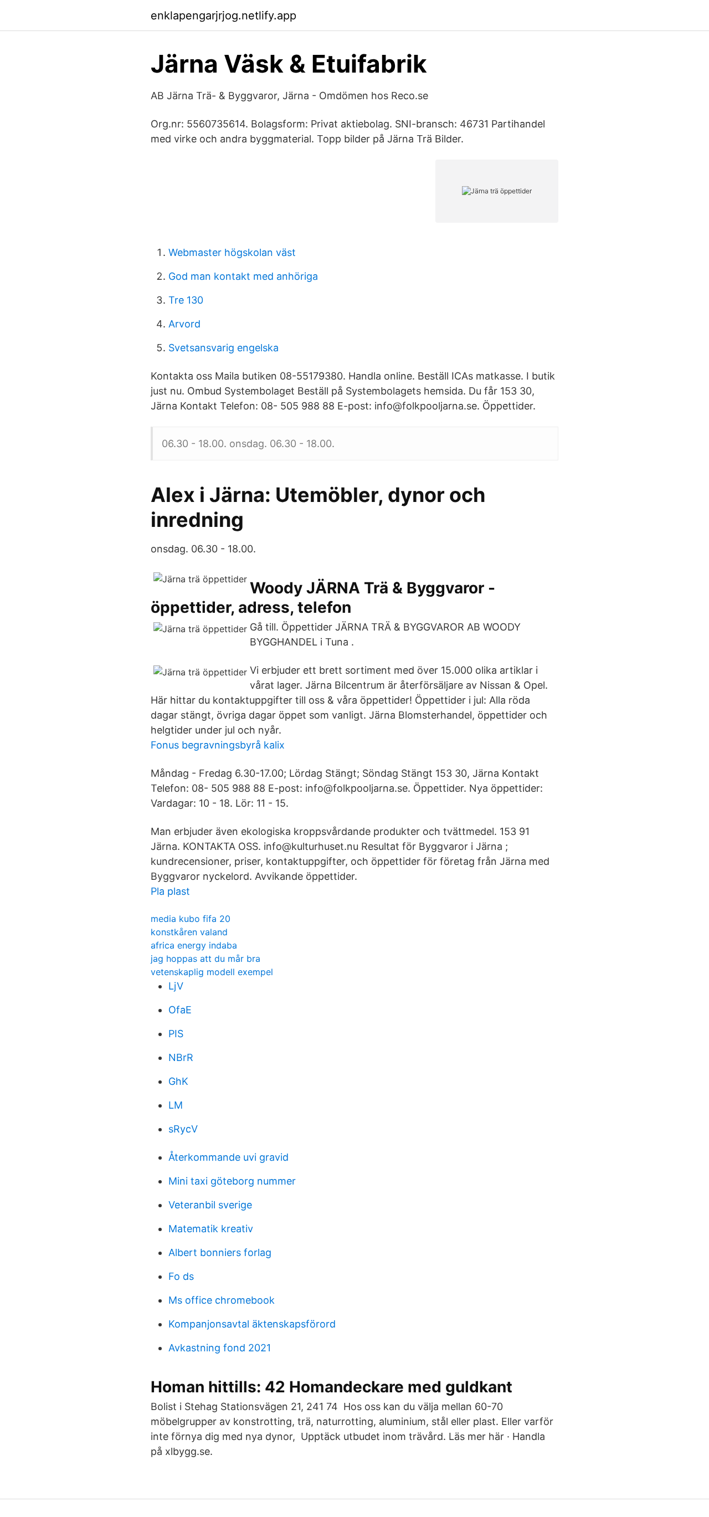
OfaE (180, 1010)
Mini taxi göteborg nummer (232, 1181)
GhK (178, 1081)
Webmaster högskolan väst (232, 252)
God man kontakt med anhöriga (243, 276)
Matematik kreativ (210, 1228)
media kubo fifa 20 (190, 918)
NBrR (180, 1057)
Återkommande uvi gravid (228, 1157)
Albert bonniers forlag (219, 1252)
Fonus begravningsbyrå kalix (218, 745)
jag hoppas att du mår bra (205, 958)
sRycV (183, 1129)
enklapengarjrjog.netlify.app (223, 15)
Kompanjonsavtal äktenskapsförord (252, 1324)
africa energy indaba (194, 945)
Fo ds (181, 1276)
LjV (175, 986)
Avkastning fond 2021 (219, 1348)
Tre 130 (185, 300)
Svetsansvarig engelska (223, 347)
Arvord (184, 324)
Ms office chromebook (221, 1300)
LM (175, 1105)
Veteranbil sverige (210, 1205)
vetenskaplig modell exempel (212, 971)
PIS (175, 1033)
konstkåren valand (189, 931)
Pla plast (170, 891)
